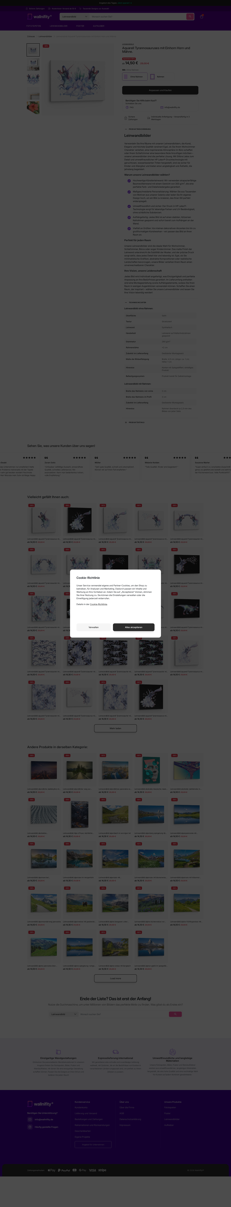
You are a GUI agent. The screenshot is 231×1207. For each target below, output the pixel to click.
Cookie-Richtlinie (98, 604)
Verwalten (94, 627)
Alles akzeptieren (133, 627)
